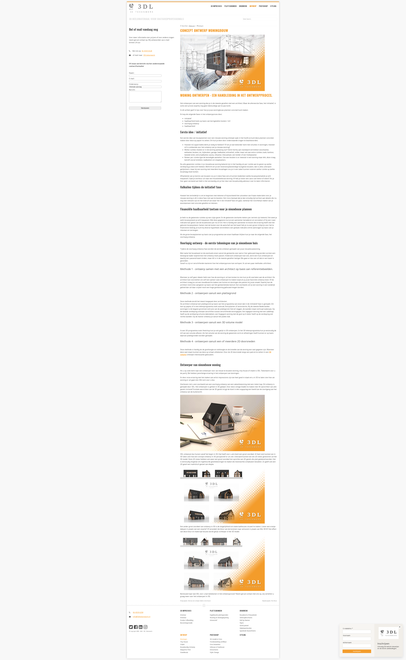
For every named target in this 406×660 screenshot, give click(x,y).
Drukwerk (243, 6)
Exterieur (183, 618)
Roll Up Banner (245, 620)
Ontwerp (253, 6)
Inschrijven (357, 651)
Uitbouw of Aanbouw (217, 647)
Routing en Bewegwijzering (219, 618)
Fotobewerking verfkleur (218, 642)
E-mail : (132, 78)
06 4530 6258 (138, 612)
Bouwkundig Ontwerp (187, 647)
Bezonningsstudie (186, 623)
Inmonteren (214, 650)
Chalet (182, 644)
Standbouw (184, 652)
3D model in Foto (216, 639)
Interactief (213, 620)
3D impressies (216, 6)
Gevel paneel (244, 625)
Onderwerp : (134, 84)
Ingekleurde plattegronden (219, 615)
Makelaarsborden (246, 628)
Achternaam (347, 643)
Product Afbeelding (186, 620)
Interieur (183, 615)
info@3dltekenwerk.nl (141, 616)
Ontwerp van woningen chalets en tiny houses (199, 601)
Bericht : (132, 90)
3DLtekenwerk (149, 55)
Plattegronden (230, 6)
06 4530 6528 (147, 51)
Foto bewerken (215, 644)
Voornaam (346, 635)
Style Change (214, 652)
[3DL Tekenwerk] (152, 9)
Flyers (242, 623)
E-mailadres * (348, 628)
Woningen (183, 639)
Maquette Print (185, 650)
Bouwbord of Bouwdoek (248, 615)
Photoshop (263, 6)
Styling (273, 6)
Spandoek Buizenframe (248, 631)
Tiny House (274, 601)
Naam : (131, 73)
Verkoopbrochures (246, 618)
